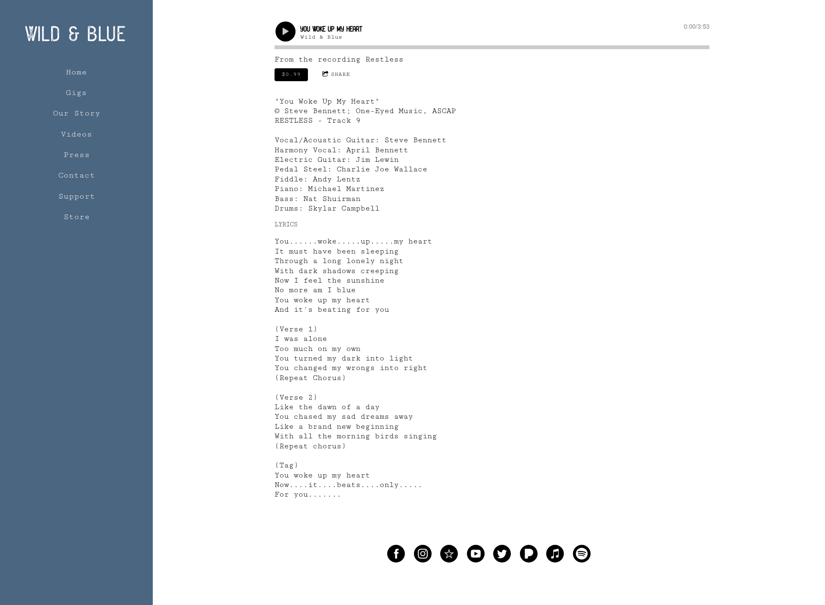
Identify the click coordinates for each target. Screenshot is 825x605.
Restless (384, 59)
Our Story (76, 113)
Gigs (76, 92)
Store (76, 217)
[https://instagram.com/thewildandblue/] (423, 556)
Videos (76, 134)
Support (76, 196)
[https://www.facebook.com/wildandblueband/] (396, 556)
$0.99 (291, 74)
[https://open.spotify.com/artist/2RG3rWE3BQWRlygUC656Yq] (582, 556)
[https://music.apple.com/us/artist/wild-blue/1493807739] (555, 556)
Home (76, 72)
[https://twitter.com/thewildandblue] (502, 556)
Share (340, 74)
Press (76, 154)
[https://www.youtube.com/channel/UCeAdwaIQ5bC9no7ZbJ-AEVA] (476, 556)
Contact (76, 175)
